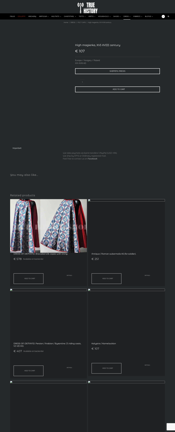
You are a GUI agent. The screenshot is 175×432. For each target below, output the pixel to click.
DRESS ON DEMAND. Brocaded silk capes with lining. (41, 254)
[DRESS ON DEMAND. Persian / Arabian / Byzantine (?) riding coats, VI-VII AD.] (48, 290)
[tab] (17, 148)
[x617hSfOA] (40, 89)
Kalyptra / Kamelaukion (104, 343)
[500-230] (87, 3)
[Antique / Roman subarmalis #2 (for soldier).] (126, 200)
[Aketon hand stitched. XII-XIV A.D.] (48, 382)
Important (17, 148)
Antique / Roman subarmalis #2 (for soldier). (114, 254)
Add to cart (119, 89)
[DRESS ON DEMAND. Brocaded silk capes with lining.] (48, 200)
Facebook (92, 159)
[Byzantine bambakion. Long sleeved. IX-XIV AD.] (126, 382)
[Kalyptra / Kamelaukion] (126, 290)
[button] (168, 16)
